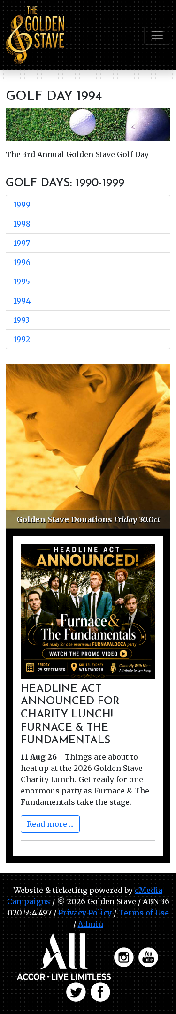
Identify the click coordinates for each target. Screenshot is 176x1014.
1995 (22, 281)
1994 (22, 300)
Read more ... (50, 824)
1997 (22, 243)
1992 (22, 339)
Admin (90, 924)
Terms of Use (143, 912)
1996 (22, 262)
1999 (22, 204)
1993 (22, 320)
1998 (22, 224)
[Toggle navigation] (157, 35)
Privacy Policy (85, 912)
